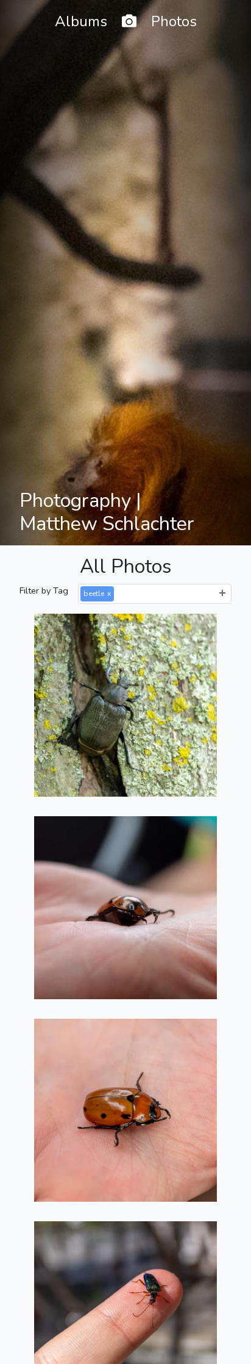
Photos (174, 21)
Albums (81, 21)
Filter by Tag (43, 590)
